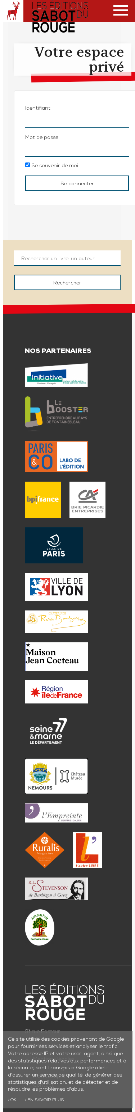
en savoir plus (45, 1100)
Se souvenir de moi (54, 166)
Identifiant (37, 108)
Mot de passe (41, 137)
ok (13, 1100)
